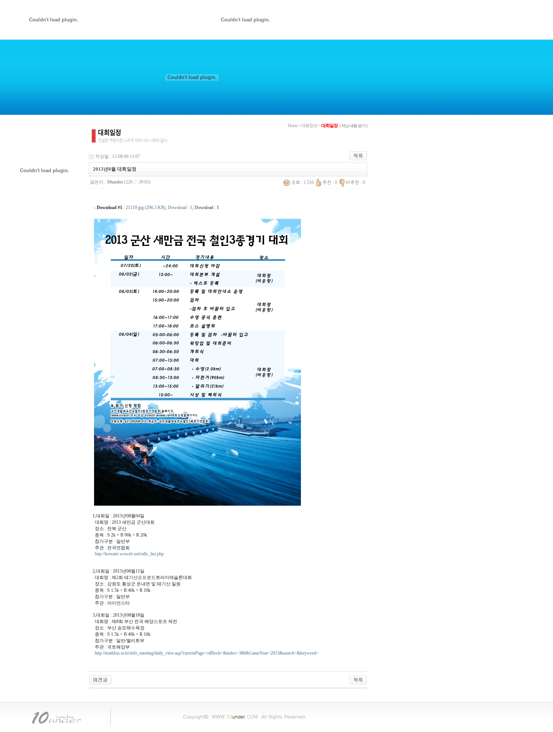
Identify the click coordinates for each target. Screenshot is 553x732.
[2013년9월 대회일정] (100, 679)
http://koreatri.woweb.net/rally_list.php (129, 553)
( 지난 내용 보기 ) (353, 125)
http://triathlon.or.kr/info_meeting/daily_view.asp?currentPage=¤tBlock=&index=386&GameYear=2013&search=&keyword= (207, 653)
